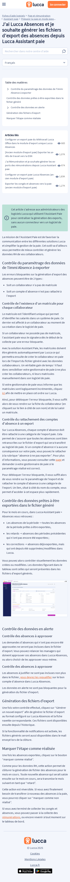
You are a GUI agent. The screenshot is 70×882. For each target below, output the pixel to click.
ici (3, 393)
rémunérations (11, 817)
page (59, 460)
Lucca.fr (35, 865)
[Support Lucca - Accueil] (35, 4)
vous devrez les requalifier (36, 677)
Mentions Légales (35, 859)
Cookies (35, 853)
